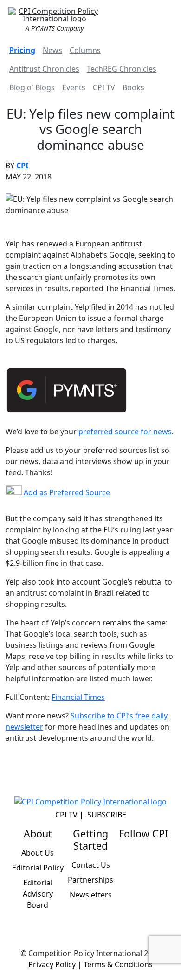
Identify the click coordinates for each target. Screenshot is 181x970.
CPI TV (104, 87)
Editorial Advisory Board (38, 893)
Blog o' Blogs (32, 87)
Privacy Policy (52, 964)
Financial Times (78, 697)
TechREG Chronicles (121, 69)
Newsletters (91, 895)
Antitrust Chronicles (44, 69)
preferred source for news (125, 431)
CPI (22, 165)
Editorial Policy (38, 868)
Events (73, 87)
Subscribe (106, 815)
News (52, 50)
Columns (85, 50)
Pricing (22, 50)
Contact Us (90, 865)
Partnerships (90, 880)
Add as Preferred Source (66, 492)
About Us (37, 853)
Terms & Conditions (118, 964)
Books (133, 87)
